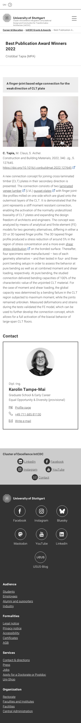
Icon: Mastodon (20, 534)
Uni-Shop (9, 679)
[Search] (70, 5)
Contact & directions (16, 660)
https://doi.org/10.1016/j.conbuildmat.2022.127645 (37, 167)
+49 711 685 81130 (28, 414)
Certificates (10, 638)
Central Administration (18, 711)
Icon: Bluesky (62, 511)
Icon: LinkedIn (61, 534)
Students (9, 591)
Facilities (9, 706)
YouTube (58, 469)
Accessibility (11, 633)
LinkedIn (30, 461)
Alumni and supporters (18, 601)
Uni (4, 4)
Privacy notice (12, 628)
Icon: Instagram (41, 511)
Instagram (30, 469)
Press (6, 665)
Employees (10, 596)
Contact (44, 477)
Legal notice (11, 623)
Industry (8, 606)
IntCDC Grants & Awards (38, 29)
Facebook (57, 461)
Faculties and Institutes (18, 701)
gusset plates (42, 191)
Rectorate (9, 697)
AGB (6, 642)
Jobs (6, 670)
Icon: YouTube (41, 534)
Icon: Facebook (19, 511)
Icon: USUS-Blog (40, 557)
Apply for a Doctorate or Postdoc (24, 674)
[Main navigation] (74, 18)
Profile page (23, 407)
